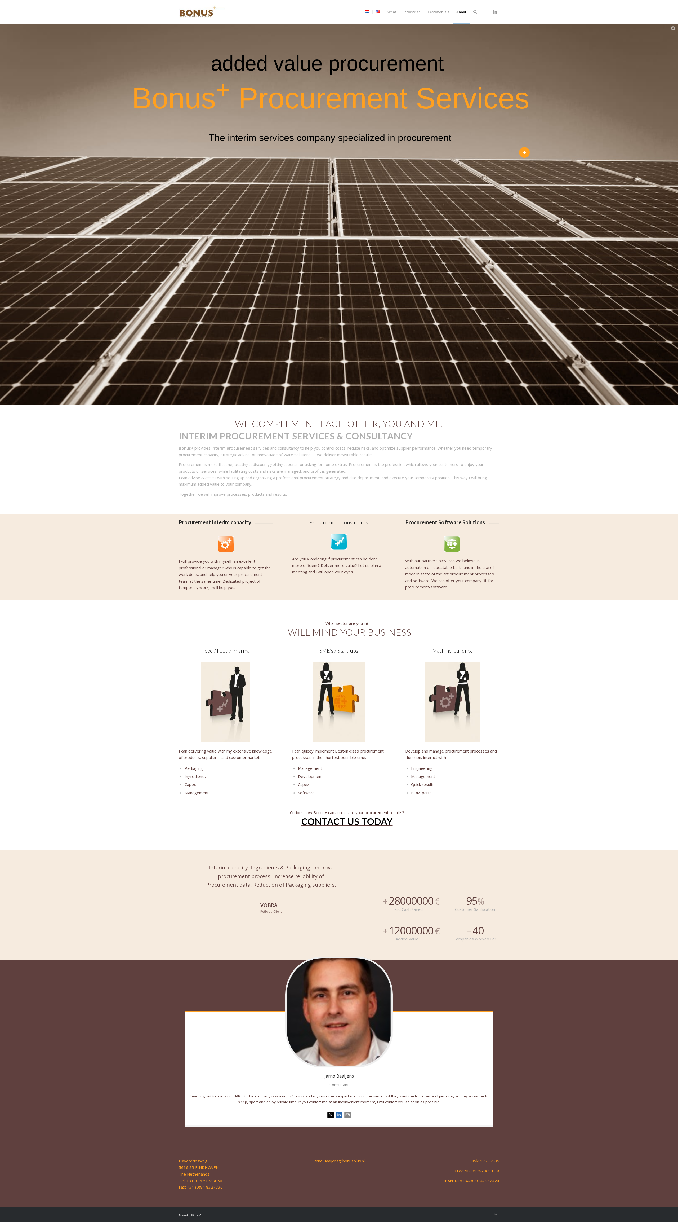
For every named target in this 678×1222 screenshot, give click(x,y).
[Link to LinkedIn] (495, 12)
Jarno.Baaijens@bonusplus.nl (339, 1160)
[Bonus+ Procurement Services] (202, 12)
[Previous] (191, 871)
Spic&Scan (445, 560)
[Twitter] (330, 1119)
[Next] (351, 871)
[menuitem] (366, 12)
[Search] (475, 12)
